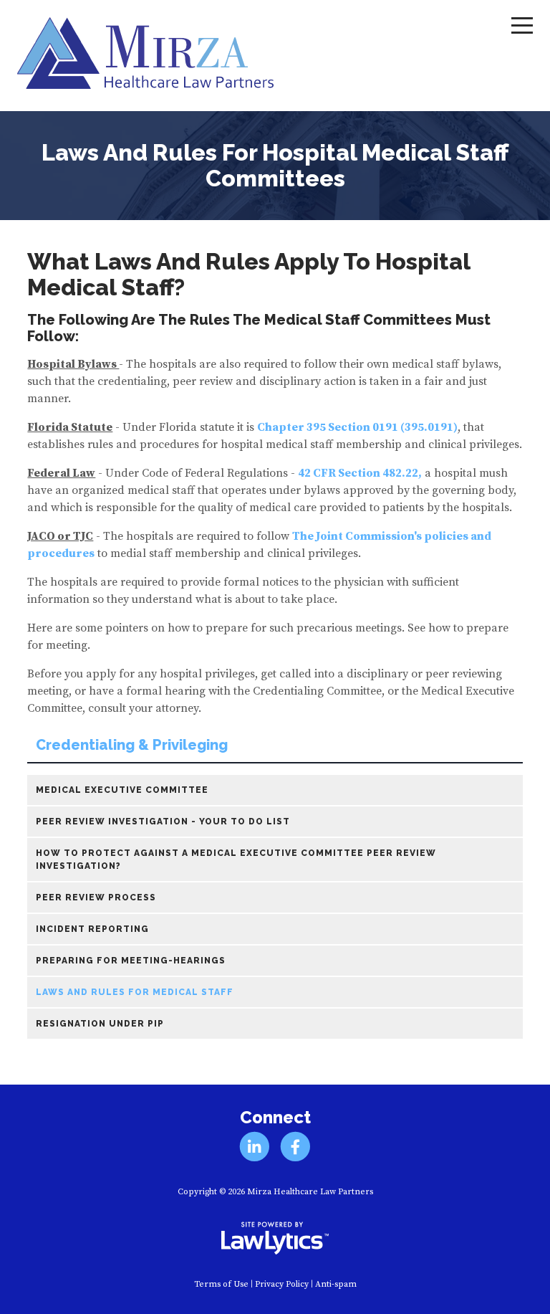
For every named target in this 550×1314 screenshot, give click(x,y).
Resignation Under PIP (100, 1024)
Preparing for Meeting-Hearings (131, 961)
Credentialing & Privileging (132, 745)
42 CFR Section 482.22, (360, 473)
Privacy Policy (282, 1284)
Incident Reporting (92, 929)
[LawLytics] (275, 1238)
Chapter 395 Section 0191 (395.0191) (357, 427)
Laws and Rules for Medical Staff (134, 992)
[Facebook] (295, 1146)
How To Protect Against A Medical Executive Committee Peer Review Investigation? (236, 859)
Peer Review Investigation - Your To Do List (163, 822)
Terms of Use (221, 1284)
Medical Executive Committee (122, 790)
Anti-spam (336, 1284)
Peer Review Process (96, 897)
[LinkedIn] (255, 1146)
